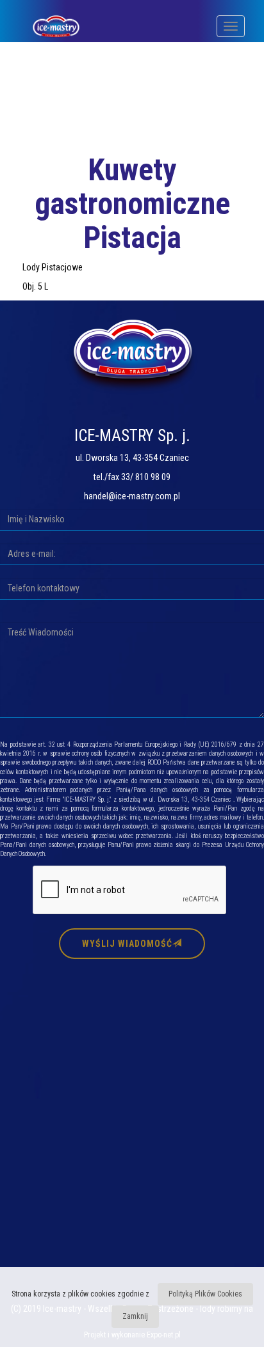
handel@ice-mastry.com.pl (132, 496)
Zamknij (135, 1316)
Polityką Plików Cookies (205, 1293)
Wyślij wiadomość (127, 943)
